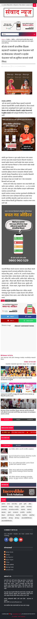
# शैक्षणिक (14, 300)
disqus (18, 419)
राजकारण (15, 512)
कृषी (20, 504)
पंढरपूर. (17, 506)
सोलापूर (11, 518)
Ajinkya (8, 554)
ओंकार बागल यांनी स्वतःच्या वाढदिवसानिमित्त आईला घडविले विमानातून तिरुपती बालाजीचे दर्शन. (21, 471)
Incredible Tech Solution (18, 616)
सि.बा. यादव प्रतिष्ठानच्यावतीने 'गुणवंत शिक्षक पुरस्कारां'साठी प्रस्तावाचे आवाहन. (21, 463)
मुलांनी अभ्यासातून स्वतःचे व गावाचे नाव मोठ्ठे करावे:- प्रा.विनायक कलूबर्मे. (16, 379)
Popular (7, 445)
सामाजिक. (4, 518)
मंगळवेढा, (20, 66)
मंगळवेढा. (4, 509)
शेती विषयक (10, 515)
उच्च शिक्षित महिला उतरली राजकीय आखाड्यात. (21, 449)
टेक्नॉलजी (4, 506)
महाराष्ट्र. (4, 512)
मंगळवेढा (8, 39)
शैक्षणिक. (25, 515)
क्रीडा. (30, 504)
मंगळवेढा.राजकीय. (14, 509)
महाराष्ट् (23, 509)
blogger (6, 419)
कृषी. (25, 504)
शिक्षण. (3, 515)
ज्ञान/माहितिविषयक (27, 518)
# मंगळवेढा (8, 300)
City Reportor (9, 557)
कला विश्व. (14, 504)
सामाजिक (32, 515)
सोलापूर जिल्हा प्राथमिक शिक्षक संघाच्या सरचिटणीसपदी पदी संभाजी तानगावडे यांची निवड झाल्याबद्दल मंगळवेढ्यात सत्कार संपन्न (18, 412)
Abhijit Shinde (9, 552)
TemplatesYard (16, 614)
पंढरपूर (11, 506)
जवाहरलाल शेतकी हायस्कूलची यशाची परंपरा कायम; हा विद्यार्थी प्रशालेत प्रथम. (17, 395)
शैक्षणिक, (24, 66)
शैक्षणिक (13, 39)
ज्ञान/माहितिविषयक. (7, 521)
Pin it (12, 320)
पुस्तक (23, 506)
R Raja (7, 562)
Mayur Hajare (9, 559)
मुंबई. (9, 512)
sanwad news (9, 569)
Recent (18, 445)
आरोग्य (31, 5)
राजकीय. (29, 512)
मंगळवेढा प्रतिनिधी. (10, 564)
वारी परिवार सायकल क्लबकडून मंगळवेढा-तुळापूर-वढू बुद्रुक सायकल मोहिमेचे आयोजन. (21, 477)
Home (3, 39)
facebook (30, 419)
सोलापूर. (17, 518)
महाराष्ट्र (29, 509)
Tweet (12, 316)
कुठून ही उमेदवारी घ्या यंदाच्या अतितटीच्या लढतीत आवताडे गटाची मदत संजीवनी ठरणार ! (22, 456)
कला (8, 504)
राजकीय (22, 512)
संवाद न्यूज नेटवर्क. (10, 567)
